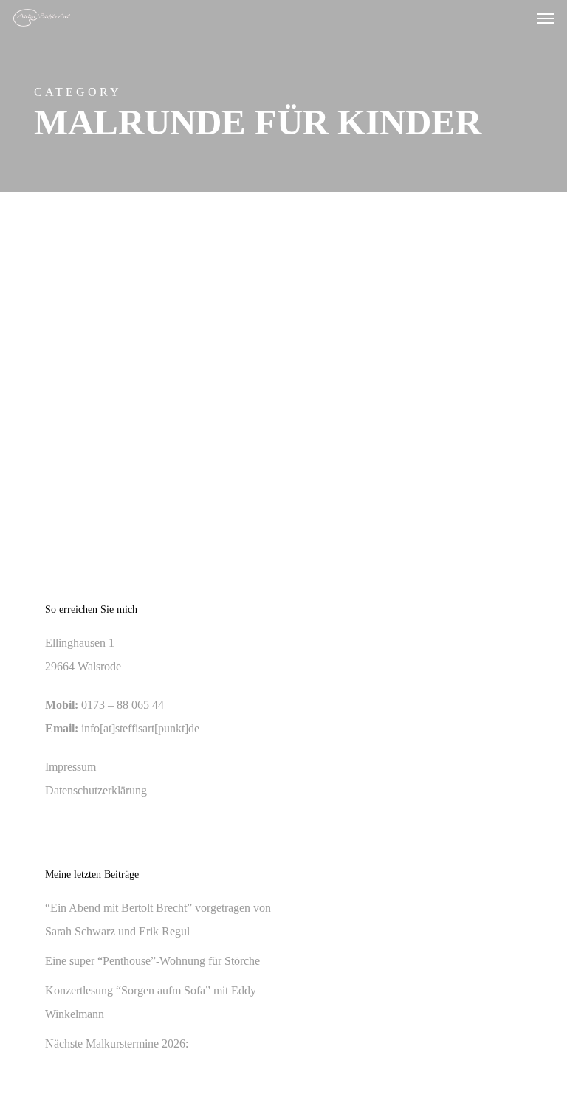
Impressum (70, 766)
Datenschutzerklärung (96, 790)
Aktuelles (75, 285)
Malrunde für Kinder (146, 285)
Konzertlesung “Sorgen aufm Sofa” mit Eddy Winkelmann (150, 1002)
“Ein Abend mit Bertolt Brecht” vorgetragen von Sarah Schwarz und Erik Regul (158, 919)
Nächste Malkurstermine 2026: (116, 1043)
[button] (545, 17)
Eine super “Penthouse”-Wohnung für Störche (152, 961)
